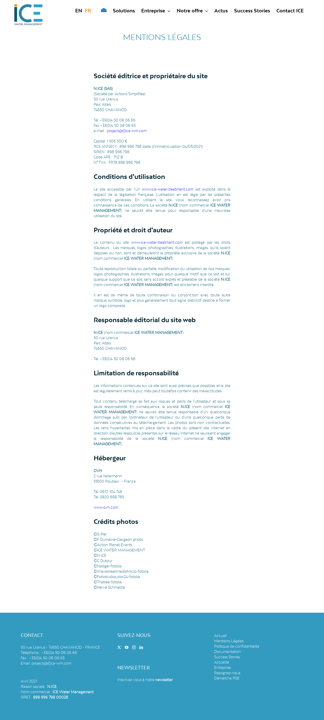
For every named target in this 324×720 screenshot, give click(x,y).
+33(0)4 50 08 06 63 (47, 658)
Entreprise (222, 667)
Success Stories (227, 657)
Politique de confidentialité (236, 646)
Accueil (220, 635)
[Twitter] (119, 647)
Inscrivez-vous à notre (145, 679)
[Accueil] (100, 10)
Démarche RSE (226, 678)
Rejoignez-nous (227, 673)
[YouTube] (126, 647)
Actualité (221, 662)
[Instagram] (134, 647)
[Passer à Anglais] (78, 10)
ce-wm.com (136, 131)
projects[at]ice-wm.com (51, 663)
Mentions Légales (229, 641)
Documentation (227, 651)
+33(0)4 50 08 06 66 (59, 652)
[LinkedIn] (141, 647)
